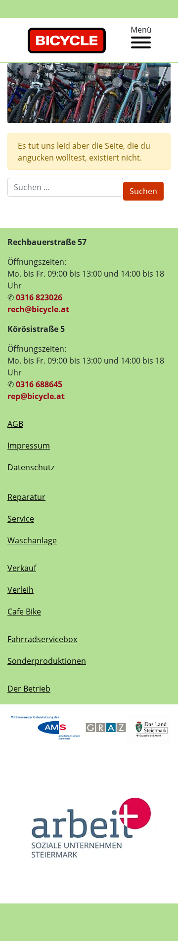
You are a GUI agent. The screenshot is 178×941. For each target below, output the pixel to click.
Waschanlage (32, 540)
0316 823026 (39, 297)
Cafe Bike (24, 611)
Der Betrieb (28, 688)
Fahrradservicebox (42, 639)
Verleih (20, 589)
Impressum (28, 445)
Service (20, 518)
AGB (15, 423)
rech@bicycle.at (38, 309)
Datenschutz (30, 467)
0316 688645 (39, 384)
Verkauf (21, 568)
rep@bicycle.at (36, 396)
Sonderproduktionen (46, 660)
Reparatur (26, 496)
